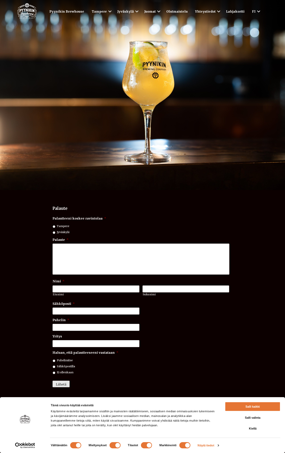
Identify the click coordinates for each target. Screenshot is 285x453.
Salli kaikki (252, 406)
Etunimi (58, 294)
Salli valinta (252, 417)
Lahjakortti (235, 11)
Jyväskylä (125, 11)
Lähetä (61, 384)
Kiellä (252, 428)
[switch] (115, 445)
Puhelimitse (65, 360)
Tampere (99, 11)
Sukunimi (149, 294)
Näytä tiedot (206, 445)
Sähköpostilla (66, 366)
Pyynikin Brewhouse (66, 11)
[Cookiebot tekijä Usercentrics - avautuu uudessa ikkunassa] (25, 445)
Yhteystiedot (205, 11)
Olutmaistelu (177, 11)
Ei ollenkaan (65, 372)
